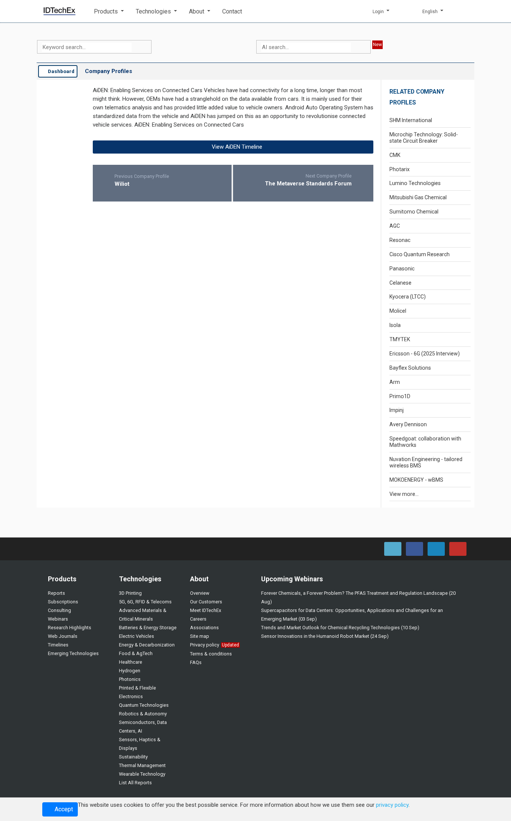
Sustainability (133, 757)
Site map (199, 636)
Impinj (396, 410)
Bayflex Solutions (410, 368)
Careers (198, 619)
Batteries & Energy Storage (148, 627)
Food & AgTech (136, 653)
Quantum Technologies (144, 705)
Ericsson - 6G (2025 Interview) (424, 354)
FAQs (196, 662)
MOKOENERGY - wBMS (416, 480)
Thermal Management (142, 765)
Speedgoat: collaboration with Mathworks (425, 442)
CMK (394, 155)
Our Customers (206, 602)
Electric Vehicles (136, 636)
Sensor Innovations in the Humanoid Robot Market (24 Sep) (325, 636)
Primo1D (399, 396)
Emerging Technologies (73, 653)
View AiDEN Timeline (236, 146)
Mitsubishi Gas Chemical (418, 197)
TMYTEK (399, 339)
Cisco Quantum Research (419, 254)
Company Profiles (108, 71)
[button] (109, 11)
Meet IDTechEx (205, 610)
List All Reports (135, 782)
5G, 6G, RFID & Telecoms (145, 602)
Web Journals (62, 636)
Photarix (399, 169)
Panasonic (401, 269)
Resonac (399, 240)
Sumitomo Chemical (413, 212)
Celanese (400, 283)
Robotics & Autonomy (143, 714)
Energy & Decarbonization (147, 645)
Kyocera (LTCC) (407, 297)
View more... (404, 494)
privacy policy (392, 805)
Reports (56, 593)
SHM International (410, 120)
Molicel (397, 311)
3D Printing (130, 593)
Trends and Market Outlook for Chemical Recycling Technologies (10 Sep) (340, 627)
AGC (394, 226)
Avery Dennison (408, 424)
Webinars (58, 619)
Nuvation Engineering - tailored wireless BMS (425, 462)
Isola (395, 325)
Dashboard (60, 71)
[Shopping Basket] (463, 11)
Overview (199, 593)
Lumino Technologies (415, 183)
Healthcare (130, 662)
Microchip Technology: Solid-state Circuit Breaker (423, 137)
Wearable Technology (142, 774)
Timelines (58, 645)
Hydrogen (129, 670)
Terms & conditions (211, 654)
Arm (394, 382)
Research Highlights (69, 627)
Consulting (59, 610)
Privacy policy (204, 645)
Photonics (130, 679)
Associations (204, 627)
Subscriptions (63, 602)
